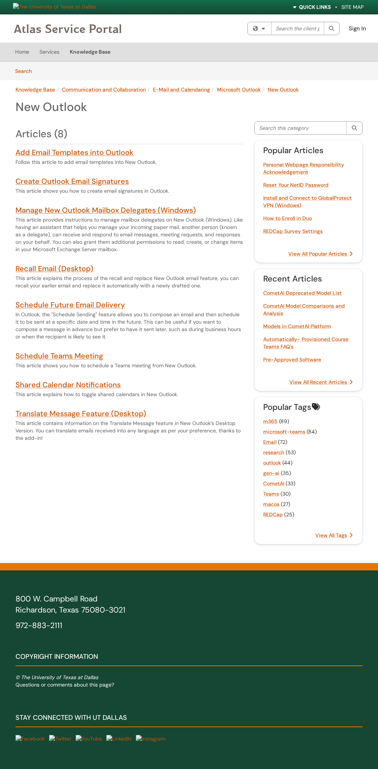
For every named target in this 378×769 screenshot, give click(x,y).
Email (269, 442)
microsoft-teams (284, 431)
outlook (272, 462)
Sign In (357, 28)
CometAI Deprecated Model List (302, 293)
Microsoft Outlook (239, 89)
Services (49, 51)
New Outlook (283, 89)
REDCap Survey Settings (293, 231)
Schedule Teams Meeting (59, 356)
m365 (270, 421)
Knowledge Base (90, 51)
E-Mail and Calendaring (181, 89)
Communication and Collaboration (104, 89)
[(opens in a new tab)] (68, 28)
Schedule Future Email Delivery (70, 305)
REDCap (273, 514)
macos (271, 504)
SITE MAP (352, 7)
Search (26, 70)
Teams (271, 493)
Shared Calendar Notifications (68, 384)
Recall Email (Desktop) (54, 268)
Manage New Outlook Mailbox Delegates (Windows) (106, 210)
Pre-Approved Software (292, 359)
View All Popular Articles (318, 253)
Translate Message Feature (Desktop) (81, 413)
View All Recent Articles (318, 382)
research (273, 452)
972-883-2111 (39, 625)
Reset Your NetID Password (296, 185)
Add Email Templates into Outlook (75, 152)
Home (22, 51)
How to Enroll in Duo (287, 218)
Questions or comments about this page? (65, 684)
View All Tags (331, 535)
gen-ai (271, 473)
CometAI (273, 483)
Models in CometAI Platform (297, 326)
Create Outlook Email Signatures (72, 181)
